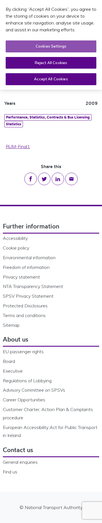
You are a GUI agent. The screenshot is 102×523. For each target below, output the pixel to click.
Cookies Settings (51, 46)
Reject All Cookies (51, 62)
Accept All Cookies (51, 79)
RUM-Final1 (18, 146)
